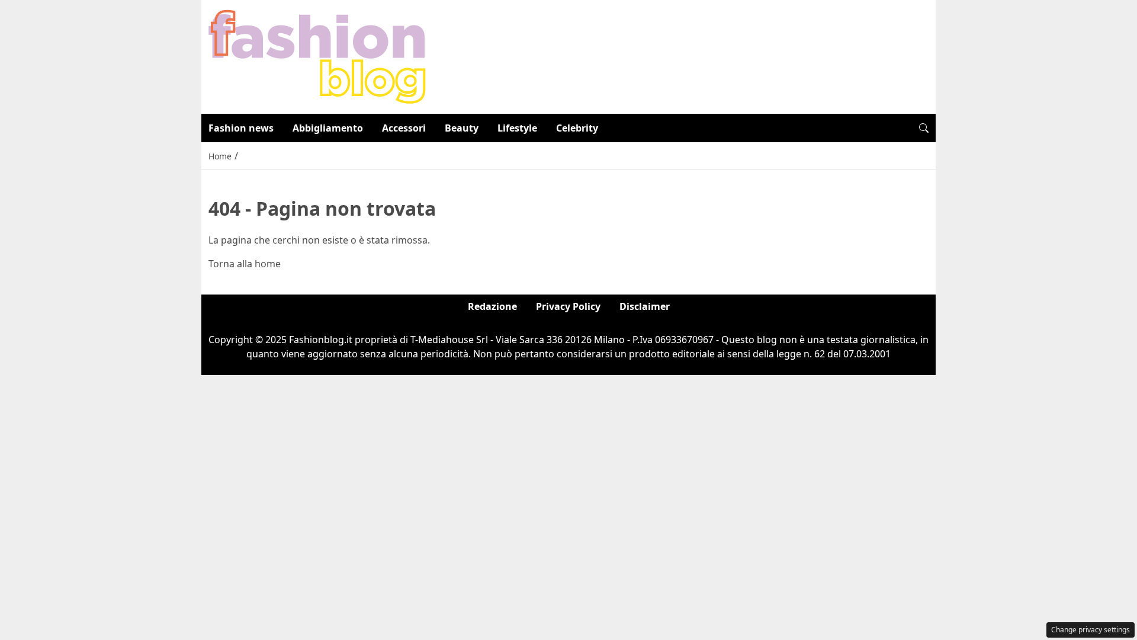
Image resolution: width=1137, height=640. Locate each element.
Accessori (404, 128)
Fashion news (241, 128)
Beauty (461, 128)
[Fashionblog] (317, 55)
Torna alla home (244, 263)
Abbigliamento (328, 128)
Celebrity (577, 128)
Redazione (492, 306)
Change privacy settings (1090, 630)
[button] (924, 128)
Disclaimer (644, 306)
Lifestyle (517, 128)
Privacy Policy (568, 306)
